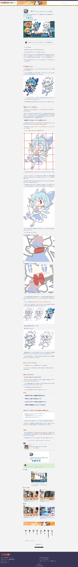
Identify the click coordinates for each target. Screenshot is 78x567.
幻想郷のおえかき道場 (34, 423)
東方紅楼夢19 (45, 420)
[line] (30, 17)
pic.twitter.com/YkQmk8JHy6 (38, 415)
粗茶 (30, 445)
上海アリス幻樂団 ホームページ (8, 0)
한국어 (31, 540)
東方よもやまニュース (25, 0)
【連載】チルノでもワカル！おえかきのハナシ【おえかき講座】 (41, 11)
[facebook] (28, 17)
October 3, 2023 (37, 417)
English (33, 540)
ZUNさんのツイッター (20, 0)
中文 (28, 540)
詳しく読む (76, 5)
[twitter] (26, 17)
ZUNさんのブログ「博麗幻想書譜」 (14, 0)
